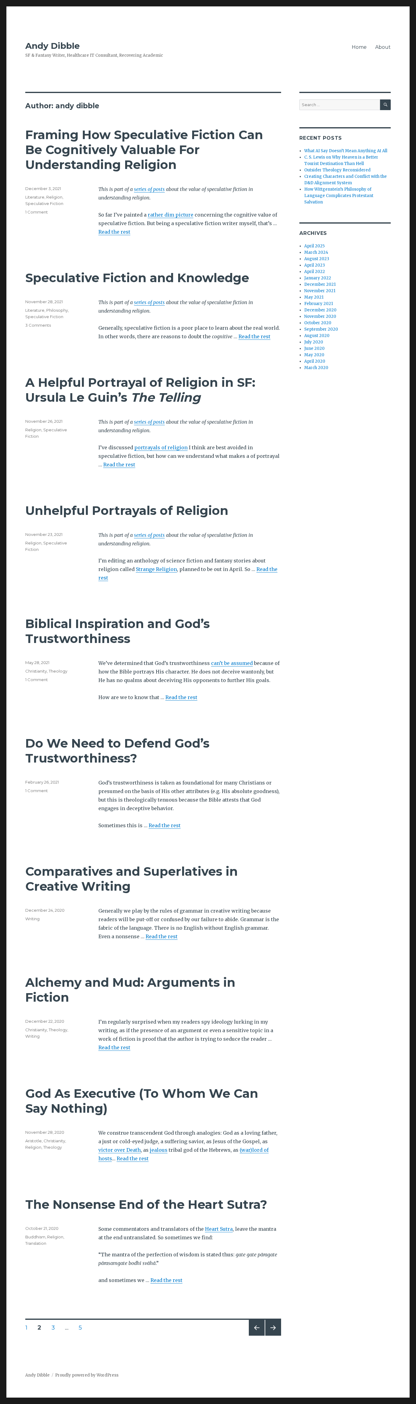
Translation (35, 1243)
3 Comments (38, 325)
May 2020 (314, 354)
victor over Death (119, 1150)
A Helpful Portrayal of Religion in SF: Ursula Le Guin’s (140, 390)
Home (359, 47)
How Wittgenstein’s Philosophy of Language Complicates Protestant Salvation (338, 196)
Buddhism (35, 1236)
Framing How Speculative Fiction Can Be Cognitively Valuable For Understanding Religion (144, 149)
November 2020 (320, 316)
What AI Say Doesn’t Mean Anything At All (345, 150)
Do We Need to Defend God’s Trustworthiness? (117, 751)
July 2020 (313, 342)
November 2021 (319, 290)
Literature (34, 197)
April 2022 (314, 271)
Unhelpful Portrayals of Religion (126, 510)
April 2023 (314, 265)
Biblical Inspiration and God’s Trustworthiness (117, 631)
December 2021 (320, 284)
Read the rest (114, 232)
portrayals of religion (161, 447)
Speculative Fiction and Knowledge (137, 277)
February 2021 (318, 303)
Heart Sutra (219, 1229)
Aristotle (33, 1140)
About (383, 47)
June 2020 (314, 348)
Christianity (36, 671)
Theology (58, 671)
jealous (158, 1150)
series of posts (149, 189)
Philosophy (57, 310)
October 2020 (317, 322)
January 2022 (317, 278)
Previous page (257, 1335)
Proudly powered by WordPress (86, 1375)
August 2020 (317, 335)
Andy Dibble (52, 46)
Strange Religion (156, 569)
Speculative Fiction (44, 203)
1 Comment (36, 212)
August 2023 (316, 258)
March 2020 (316, 367)
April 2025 (314, 246)
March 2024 (316, 252)
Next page (273, 1335)
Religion (54, 197)
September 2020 (321, 329)
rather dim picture (170, 215)
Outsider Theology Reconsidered (337, 170)
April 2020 (314, 361)
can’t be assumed (232, 663)
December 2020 (320, 310)
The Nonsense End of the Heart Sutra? (146, 1204)
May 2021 (313, 297)
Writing (32, 918)
